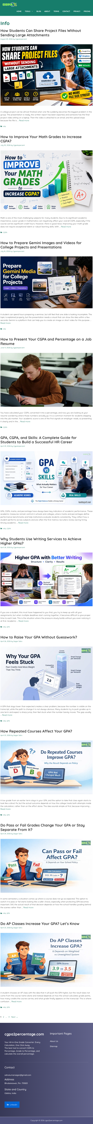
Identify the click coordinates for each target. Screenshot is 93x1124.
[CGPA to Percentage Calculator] (9, 4)
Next (14, 1017)
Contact (66, 11)
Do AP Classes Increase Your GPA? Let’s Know (39, 923)
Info (4, 126)
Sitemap (53, 1046)
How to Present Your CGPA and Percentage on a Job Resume (46, 341)
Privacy (76, 11)
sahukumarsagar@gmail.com (18, 1075)
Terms (56, 11)
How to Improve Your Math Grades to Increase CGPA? (41, 138)
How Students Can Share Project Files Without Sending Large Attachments (40, 32)
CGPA (5, 232)
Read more (24, 120)
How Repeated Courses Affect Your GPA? (36, 731)
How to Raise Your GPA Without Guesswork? (38, 637)
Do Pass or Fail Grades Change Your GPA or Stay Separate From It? (42, 827)
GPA (8, 627)
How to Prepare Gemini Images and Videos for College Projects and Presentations (41, 244)
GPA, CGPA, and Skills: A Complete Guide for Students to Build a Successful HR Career (38, 439)
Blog (39, 11)
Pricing (87, 11)
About (47, 11)
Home (19, 11)
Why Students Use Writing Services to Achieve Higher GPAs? (40, 541)
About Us (54, 1041)
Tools (27, 11)
